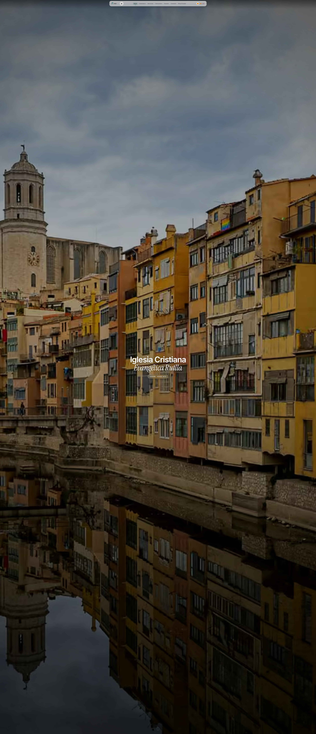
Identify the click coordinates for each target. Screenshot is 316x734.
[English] (203, 4)
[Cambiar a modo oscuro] (121, 3)
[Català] (200, 4)
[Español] (198, 4)
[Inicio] (114, 4)
